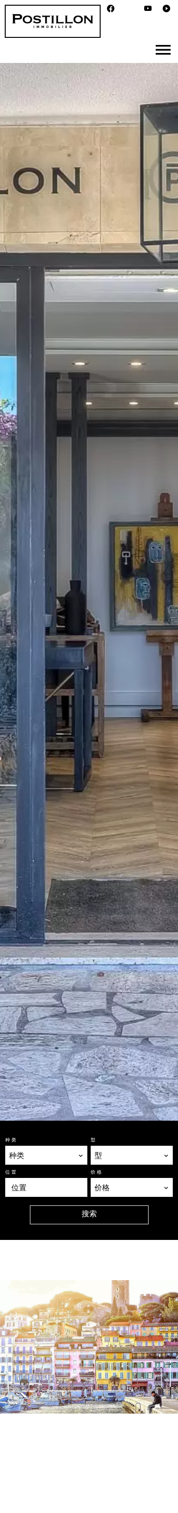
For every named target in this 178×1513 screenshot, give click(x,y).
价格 (97, 1172)
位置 (11, 1172)
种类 (11, 1139)
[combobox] (46, 1155)
